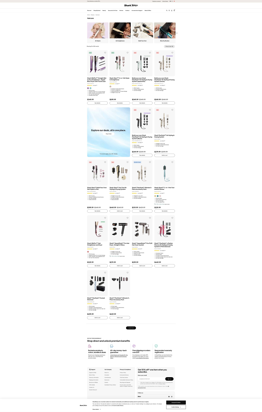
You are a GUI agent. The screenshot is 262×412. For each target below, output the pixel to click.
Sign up (169, 379)
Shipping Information (93, 380)
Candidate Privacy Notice (110, 384)
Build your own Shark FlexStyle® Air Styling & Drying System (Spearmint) (142, 79)
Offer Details (92, 384)
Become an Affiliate (93, 382)
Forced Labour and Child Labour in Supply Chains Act (126, 385)
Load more (131, 328)
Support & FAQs (92, 372)
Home (88, 14)
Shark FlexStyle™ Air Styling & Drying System (164, 136)
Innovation (107, 375)
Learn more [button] (166, 204)
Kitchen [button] (121, 10)
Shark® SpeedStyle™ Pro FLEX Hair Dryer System (142, 244)
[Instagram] (171, 396)
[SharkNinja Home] (131, 5)
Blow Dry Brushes (164, 41)
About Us (107, 372)
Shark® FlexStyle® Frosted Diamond (96, 298)
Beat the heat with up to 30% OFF (94, 1)
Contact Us (91, 387)
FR (172, 1)
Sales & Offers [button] (148, 10)
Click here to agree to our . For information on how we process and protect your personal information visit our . (156, 383)
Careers (106, 382)
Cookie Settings (175, 407)
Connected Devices (124, 375)
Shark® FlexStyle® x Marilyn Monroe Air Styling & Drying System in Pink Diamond (163, 244)
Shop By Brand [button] (97, 10)
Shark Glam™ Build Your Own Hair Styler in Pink (97, 188)
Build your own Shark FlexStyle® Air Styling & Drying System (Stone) (164, 79)
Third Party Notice (124, 377)
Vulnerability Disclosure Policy (126, 380)
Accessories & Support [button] (137, 10)
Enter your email (142, 375)
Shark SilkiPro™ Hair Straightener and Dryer (94, 244)
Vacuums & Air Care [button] (112, 10)
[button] (166, 10)
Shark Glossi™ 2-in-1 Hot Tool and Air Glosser (164, 188)
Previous (86, 32)
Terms (153, 382)
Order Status (165, 1)
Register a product (156, 1)
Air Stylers (97, 41)
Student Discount (93, 389)
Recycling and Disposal (125, 382)
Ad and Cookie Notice (117, 405)
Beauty (92, 14)
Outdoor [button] (127, 10)
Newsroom (107, 380)
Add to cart (164, 155)
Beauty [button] (104, 10)
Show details (96, 409)
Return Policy (92, 375)
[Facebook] (169, 396)
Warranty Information (94, 377)
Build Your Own (142, 41)
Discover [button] (89, 10)
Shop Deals (108, 134)
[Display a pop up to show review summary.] (97, 86)
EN (170, 1)
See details (97, 103)
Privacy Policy (123, 372)
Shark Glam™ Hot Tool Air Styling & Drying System (118, 188)
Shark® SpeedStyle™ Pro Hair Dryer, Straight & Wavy (119, 244)
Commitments (108, 377)
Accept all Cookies (176, 402)
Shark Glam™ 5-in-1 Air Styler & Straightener (119, 79)
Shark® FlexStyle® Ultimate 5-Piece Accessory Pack (142, 188)
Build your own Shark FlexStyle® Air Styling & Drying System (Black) (142, 136)
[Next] (177, 33)
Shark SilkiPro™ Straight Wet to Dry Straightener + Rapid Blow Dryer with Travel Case (96, 79)
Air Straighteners (120, 41)
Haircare (98, 14)
